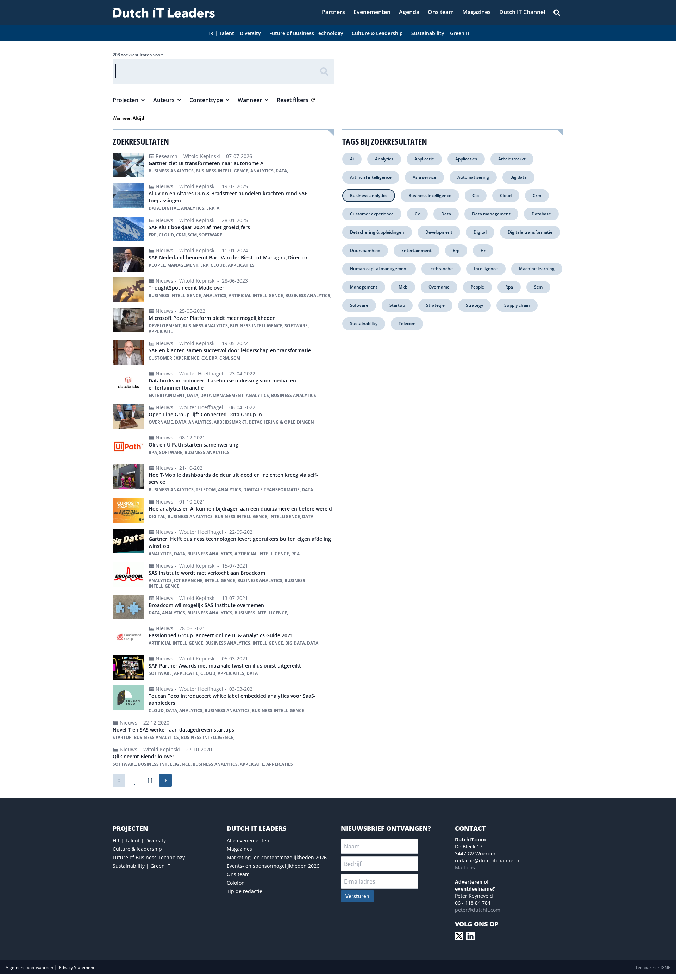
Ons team (238, 874)
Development (438, 232)
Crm (537, 195)
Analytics (384, 159)
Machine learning (537, 269)
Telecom (407, 324)
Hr (483, 250)
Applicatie (424, 159)
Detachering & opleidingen (377, 232)
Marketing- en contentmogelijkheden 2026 (277, 857)
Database (541, 214)
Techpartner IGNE (652, 967)
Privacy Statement (76, 967)
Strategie (435, 305)
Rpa (509, 287)
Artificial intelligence (371, 177)
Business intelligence (429, 195)
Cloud (506, 195)
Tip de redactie (244, 891)
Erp (456, 250)
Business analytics (368, 195)
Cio (475, 195)
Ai (352, 159)
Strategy (474, 305)
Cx (417, 214)
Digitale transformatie (530, 232)
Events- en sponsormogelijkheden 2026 (273, 865)
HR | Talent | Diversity (139, 840)
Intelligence (486, 269)
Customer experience (372, 214)
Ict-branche (441, 269)
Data (446, 214)
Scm (538, 287)
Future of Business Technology (149, 857)
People (477, 287)
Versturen (357, 896)
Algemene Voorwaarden (30, 967)
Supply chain (517, 305)
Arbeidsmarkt (512, 159)
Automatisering (473, 177)
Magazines (239, 849)
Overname (439, 287)
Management (363, 287)
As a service (424, 177)
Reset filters (292, 100)
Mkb (403, 287)
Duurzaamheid (365, 250)
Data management (491, 214)
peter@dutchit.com (477, 909)
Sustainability (363, 324)
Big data (518, 177)
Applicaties (466, 159)
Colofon (236, 882)
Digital (480, 232)
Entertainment (416, 250)
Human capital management (379, 269)
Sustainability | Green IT (141, 865)
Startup (397, 305)
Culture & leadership (137, 849)
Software (359, 305)
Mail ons (465, 867)
